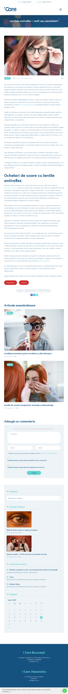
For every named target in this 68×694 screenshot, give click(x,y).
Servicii (24, 283)
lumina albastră (44, 261)
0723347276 (34, 678)
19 (20, 617)
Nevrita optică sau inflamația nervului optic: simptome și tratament (26, 579)
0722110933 (30, 659)
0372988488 (38, 659)
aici (11, 691)
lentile (20, 290)
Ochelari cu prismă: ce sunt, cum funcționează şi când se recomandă (33, 570)
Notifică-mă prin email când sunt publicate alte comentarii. (27, 460)
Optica (7, 78)
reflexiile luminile (26, 105)
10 (9, 614)
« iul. (8, 627)
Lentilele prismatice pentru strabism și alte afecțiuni (22, 572)
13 (25, 614)
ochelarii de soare (10, 188)
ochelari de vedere (44, 290)
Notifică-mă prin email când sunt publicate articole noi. (26, 467)
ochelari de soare (30, 290)
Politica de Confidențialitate (48, 453)
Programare (10, 283)
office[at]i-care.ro (34, 661)
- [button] (59, 690)
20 (25, 617)
